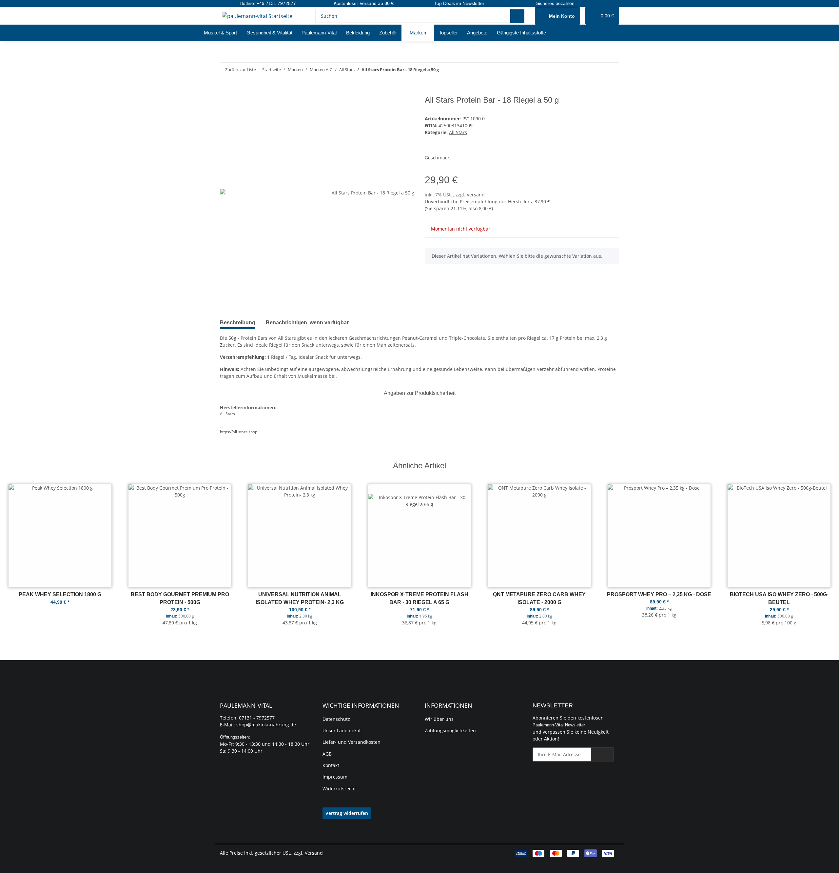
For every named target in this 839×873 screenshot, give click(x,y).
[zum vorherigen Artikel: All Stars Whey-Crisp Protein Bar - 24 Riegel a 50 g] (598, 70)
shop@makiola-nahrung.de (266, 724)
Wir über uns (439, 719)
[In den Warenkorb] (225, 91)
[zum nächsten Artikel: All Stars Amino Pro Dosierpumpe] (612, 70)
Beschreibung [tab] (237, 322)
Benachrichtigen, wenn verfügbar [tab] (307, 322)
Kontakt (330, 765)
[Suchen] (517, 16)
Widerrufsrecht (339, 788)
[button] (557, 16)
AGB (327, 754)
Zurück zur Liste (240, 69)
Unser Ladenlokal (341, 730)
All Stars (458, 132)
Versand (476, 195)
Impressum (334, 777)
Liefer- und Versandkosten (351, 742)
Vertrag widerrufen (346, 813)
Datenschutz (336, 719)
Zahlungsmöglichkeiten (450, 730)
